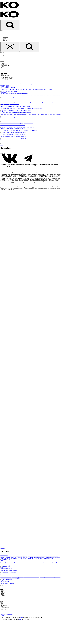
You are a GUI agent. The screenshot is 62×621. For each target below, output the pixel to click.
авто (1, 67)
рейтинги (2, 62)
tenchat (11, 81)
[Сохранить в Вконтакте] (9, 162)
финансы (5, 36)
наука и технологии (4, 65)
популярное (2, 85)
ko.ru (20, 619)
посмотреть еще (3, 586)
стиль (4, 39)
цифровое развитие (4, 64)
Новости (7, 85)
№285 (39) (2, 548)
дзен (5, 81)
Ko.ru (21, 617)
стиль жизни (3, 92)
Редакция (2, 82)
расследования (3, 73)
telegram (2, 81)
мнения (4, 38)
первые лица (5, 37)
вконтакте (8, 81)
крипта (1, 69)
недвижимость (3, 66)
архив (1, 74)
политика (2, 71)
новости (2, 55)
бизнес (4, 34)
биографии (5, 40)
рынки (1, 58)
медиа (1, 68)
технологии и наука (4, 86)
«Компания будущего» (5, 75)
